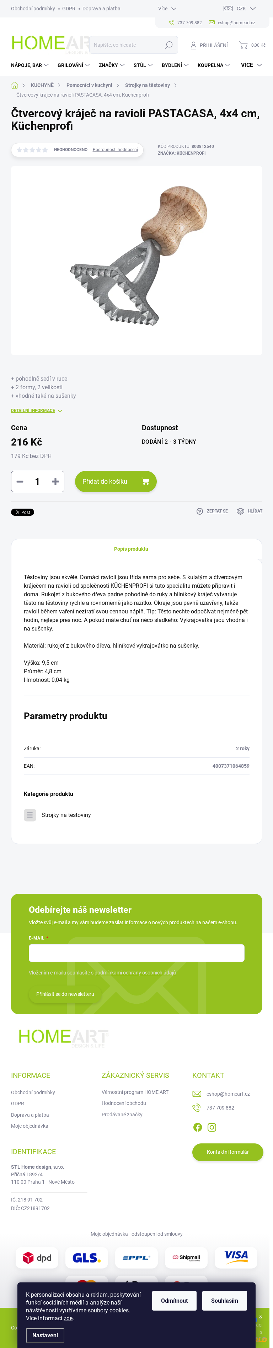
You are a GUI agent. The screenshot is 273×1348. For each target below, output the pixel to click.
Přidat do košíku (104, 481)
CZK (241, 8)
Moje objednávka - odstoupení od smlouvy (137, 1234)
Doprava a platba (101, 8)
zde (68, 1318)
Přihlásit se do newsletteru (65, 994)
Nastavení (45, 1335)
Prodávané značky (122, 1114)
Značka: (182, 153)
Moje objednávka (29, 1126)
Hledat (168, 45)
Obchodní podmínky (33, 8)
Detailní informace (33, 410)
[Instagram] (212, 1126)
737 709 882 (220, 1108)
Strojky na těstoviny (66, 815)
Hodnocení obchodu (124, 1103)
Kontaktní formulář (228, 1152)
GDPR (68, 8)
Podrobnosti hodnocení (115, 149)
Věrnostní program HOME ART (135, 1092)
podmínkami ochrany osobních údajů (135, 973)
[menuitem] (30, 65)
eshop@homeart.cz (228, 1094)
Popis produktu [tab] (131, 549)
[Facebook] (197, 1126)
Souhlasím (224, 1300)
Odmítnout (174, 1300)
